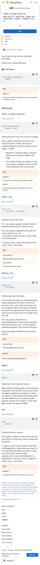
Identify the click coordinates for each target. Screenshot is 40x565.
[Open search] (31, 2)
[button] (20, 69)
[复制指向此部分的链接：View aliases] (17, 69)
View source (6, 119)
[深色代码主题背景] (33, 74)
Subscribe (32, 555)
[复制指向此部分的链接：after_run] (14, 197)
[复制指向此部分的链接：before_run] (15, 273)
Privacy (10, 550)
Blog (3, 510)
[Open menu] (3, 2)
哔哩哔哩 (5, 520)
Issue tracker (6, 529)
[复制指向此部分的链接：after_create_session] (27, 114)
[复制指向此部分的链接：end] (7, 409)
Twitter (4, 516)
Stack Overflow (7, 536)
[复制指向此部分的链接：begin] (9, 365)
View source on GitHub (14, 50)
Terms (4, 550)
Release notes (6, 532)
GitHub (4, 513)
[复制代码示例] (36, 74)
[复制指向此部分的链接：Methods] (14, 108)
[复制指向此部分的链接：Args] (8, 89)
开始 (20, 31)
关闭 (20, 26)
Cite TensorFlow (7, 542)
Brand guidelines (7, 539)
